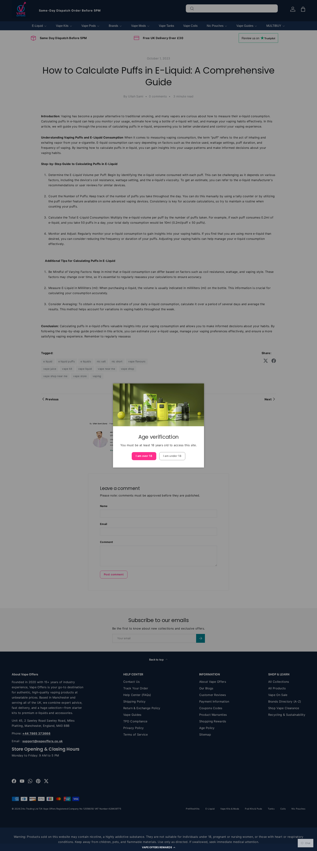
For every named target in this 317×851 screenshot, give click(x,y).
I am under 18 (172, 456)
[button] (158, 847)
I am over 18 (144, 456)
